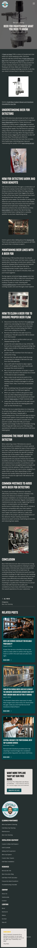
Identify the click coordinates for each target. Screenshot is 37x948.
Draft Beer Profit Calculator (9, 877)
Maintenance (6, 831)
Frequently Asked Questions (10, 881)
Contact (4, 900)
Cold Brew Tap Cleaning (8, 828)
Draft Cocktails (6, 847)
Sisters (4, 915)
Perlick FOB (30, 240)
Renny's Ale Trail (6, 870)
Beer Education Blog (8, 874)
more (4, 941)
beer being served (28, 143)
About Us (4, 893)
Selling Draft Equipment (8, 851)
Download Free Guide (14, 790)
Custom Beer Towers (8, 858)
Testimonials (5, 897)
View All (4, 922)
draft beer (30, 322)
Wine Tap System (7, 854)
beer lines (21, 61)
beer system (6, 210)
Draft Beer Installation (8, 861)
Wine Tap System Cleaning (9, 824)
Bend (3, 908)
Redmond (5, 912)
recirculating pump (9, 285)
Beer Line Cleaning (7, 835)
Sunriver (4, 919)
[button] (33, 3)
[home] (5, 4)
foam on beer (7, 54)
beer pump (14, 399)
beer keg (23, 124)
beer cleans (23, 276)
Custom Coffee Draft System (10, 844)
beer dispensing (7, 122)
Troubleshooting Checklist (9, 884)
